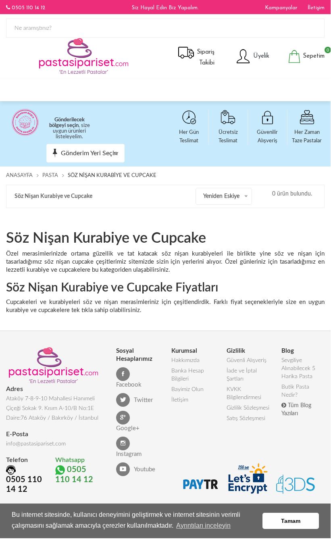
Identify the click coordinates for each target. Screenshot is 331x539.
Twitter (143, 400)
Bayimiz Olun (187, 389)
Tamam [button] (290, 521)
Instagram (129, 454)
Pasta (50, 175)
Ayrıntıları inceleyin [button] (203, 525)
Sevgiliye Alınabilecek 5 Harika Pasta (298, 368)
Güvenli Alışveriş (246, 360)
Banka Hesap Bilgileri (187, 375)
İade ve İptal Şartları (242, 375)
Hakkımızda (185, 360)
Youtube (144, 469)
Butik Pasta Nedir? (295, 391)
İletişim (316, 7)
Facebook (129, 385)
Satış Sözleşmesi (246, 418)
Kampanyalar (281, 7)
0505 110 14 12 (27, 7)
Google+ (127, 428)
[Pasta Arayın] (320, 88)
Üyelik (260, 56)
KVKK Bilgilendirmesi (244, 393)
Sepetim (313, 54)
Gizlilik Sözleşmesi (248, 408)
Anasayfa (19, 175)
